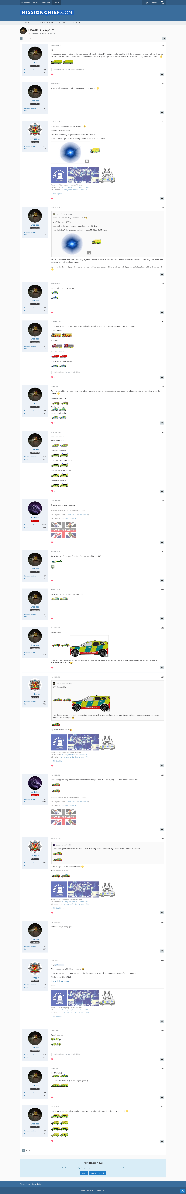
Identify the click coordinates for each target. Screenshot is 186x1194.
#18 (162, 1030)
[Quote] (162, 74)
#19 (162, 1068)
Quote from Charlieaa (64, 683)
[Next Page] (30, 38)
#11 (162, 590)
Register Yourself (97, 1173)
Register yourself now (90, 1168)
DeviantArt (82, 515)
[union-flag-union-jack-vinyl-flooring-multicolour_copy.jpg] (63, 530)
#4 (163, 208)
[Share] (164, 38)
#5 (163, 283)
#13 (162, 677)
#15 (162, 838)
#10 (162, 551)
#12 (162, 628)
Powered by (93, 1191)
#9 (163, 500)
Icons (74, 515)
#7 (163, 386)
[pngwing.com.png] (70, 152)
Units (69, 515)
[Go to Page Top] (182, 1191)
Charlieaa (34, 33)
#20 (162, 1107)
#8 (163, 432)
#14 (162, 775)
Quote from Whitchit (63, 845)
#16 (162, 922)
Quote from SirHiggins (64, 214)
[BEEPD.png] (89, 646)
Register (154, 3)
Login (146, 3)
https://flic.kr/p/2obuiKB (60, 981)
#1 (163, 45)
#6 (163, 322)
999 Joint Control (68, 519)
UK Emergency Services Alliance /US (74, 190)
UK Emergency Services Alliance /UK (74, 187)
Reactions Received (30, 70)
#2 (163, 84)
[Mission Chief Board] (93, 13)
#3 (163, 122)
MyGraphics (57, 194)
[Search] (162, 2)
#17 (162, 960)
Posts (26, 72)
